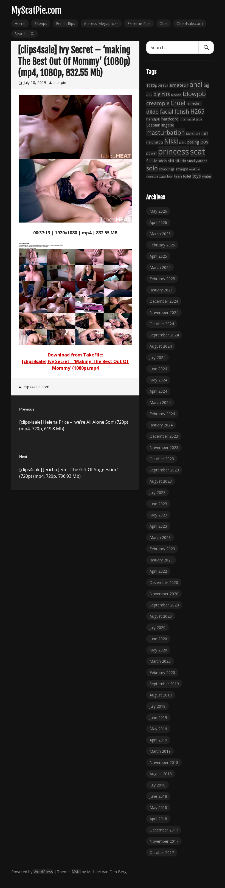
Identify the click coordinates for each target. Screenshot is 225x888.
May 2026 (158, 211)
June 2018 (158, 796)
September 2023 (164, 470)
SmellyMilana (197, 161)
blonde (176, 95)
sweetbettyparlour (159, 176)
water (207, 176)
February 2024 (162, 413)
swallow (194, 169)
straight (182, 169)
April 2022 (158, 571)
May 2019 (158, 728)
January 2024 (161, 425)
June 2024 (158, 368)
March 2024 (160, 402)
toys (196, 176)
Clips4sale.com (189, 23)
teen (178, 176)
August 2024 (161, 346)
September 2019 (164, 683)
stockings (167, 169)
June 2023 (158, 503)
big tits (161, 94)
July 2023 (157, 492)
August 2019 (161, 695)
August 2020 (161, 616)
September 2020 (164, 605)
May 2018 (158, 807)
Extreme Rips (139, 23)
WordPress (43, 871)
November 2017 (164, 841)
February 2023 (162, 548)
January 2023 (161, 560)
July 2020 (157, 627)
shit (171, 160)
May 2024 (158, 380)
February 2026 (162, 245)
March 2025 (160, 267)
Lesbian (153, 125)
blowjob (194, 93)
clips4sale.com (36, 386)
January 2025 (161, 290)
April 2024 (158, 391)
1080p (151, 85)
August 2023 (161, 481)
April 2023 (158, 526)
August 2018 (161, 773)
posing (193, 142)
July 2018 (157, 785)
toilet (187, 176)
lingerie (167, 125)
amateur (179, 85)
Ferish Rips (65, 23)
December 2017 (164, 830)
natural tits (154, 142)
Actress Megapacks (101, 23)
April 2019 (158, 740)
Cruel (178, 103)
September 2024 (164, 335)
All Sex (163, 85)
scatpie (60, 82)
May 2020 (158, 650)
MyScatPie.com (36, 10)
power (151, 153)
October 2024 (162, 323)
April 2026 (158, 222)
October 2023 (162, 458)
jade (199, 119)
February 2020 (162, 672)
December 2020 (164, 582)
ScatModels (156, 160)
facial (166, 111)
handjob (153, 119)
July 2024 (157, 357)
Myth (76, 871)
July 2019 (157, 706)
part (182, 142)
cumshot (194, 103)
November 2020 (164, 593)
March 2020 (160, 661)
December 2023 (164, 436)
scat (197, 151)
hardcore (170, 119)
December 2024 (164, 301)
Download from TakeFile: (75, 355)
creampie (158, 103)
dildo (152, 111)
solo (152, 168)
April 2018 (158, 818)
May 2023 (158, 515)
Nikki (171, 141)
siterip (180, 160)
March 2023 (160, 537)
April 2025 (158, 256)
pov (204, 142)
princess (173, 151)
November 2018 (164, 762)
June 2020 (158, 638)
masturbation (165, 132)
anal (196, 84)
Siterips (40, 23)
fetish (181, 111)
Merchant (193, 133)
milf (204, 133)
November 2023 (164, 447)
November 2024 (164, 312)
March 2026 (160, 233)
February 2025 (162, 278)
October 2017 (162, 852)
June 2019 (158, 717)
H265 (197, 111)
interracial (187, 119)
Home (20, 23)
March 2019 (160, 751)
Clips (163, 23)
